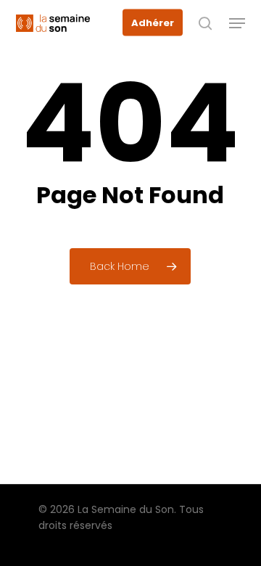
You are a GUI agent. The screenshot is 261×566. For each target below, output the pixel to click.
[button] (237, 23)
